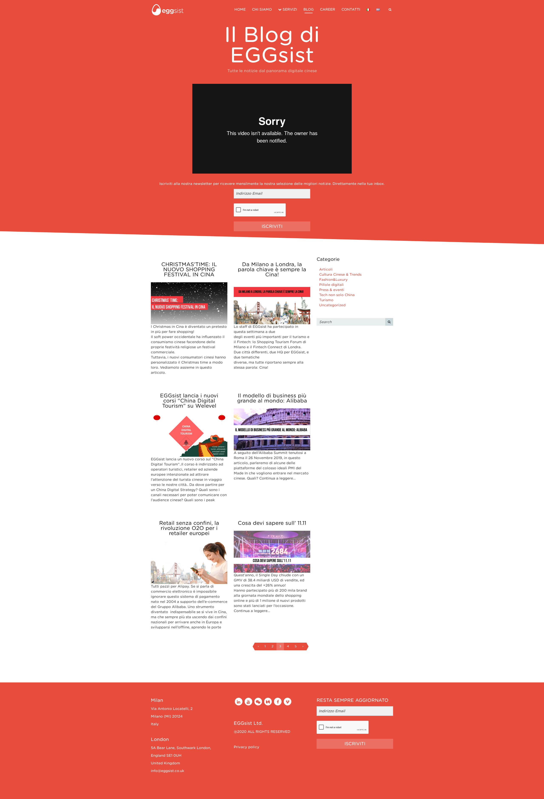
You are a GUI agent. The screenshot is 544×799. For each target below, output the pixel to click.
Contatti (350, 9)
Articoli (326, 269)
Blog (308, 9)
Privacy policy (246, 747)
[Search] (389, 322)
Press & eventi (331, 290)
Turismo (326, 300)
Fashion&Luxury (333, 280)
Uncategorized (332, 305)
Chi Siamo (262, 9)
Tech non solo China (337, 295)
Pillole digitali (331, 285)
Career (327, 9)
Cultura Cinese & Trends (340, 275)
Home (240, 9)
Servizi (289, 9)
